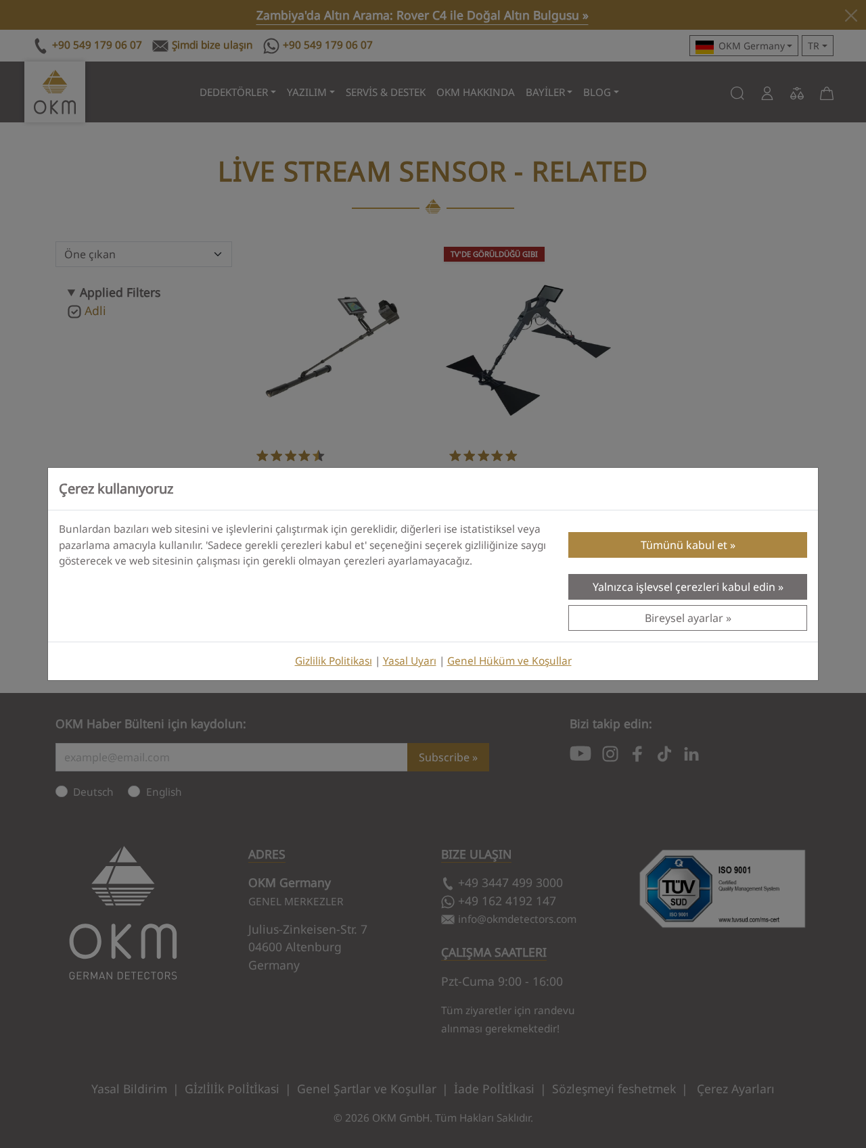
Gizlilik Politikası (333, 661)
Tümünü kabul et (684, 544)
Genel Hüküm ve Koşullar (509, 661)
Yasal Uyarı (409, 661)
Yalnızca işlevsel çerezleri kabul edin (684, 586)
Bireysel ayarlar (684, 618)
